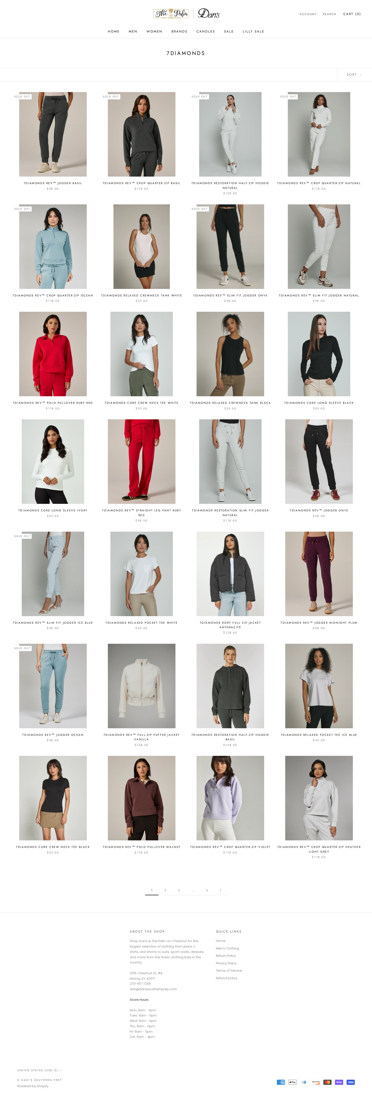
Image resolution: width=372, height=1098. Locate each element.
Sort (353, 74)
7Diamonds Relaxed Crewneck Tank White (141, 295)
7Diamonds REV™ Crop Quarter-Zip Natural (319, 183)
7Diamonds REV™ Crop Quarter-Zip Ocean (52, 295)
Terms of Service (229, 970)
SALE (229, 31)
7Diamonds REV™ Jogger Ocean (53, 735)
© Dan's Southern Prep (39, 1080)
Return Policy (226, 955)
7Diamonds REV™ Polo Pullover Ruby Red (53, 403)
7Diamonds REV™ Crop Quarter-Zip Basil (142, 183)
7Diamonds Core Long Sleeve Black (319, 403)
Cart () (352, 14)
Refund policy (226, 978)
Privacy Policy (226, 963)
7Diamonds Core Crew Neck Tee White (141, 403)
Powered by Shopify (32, 1086)
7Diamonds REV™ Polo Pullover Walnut (142, 847)
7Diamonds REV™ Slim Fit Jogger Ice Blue (53, 623)
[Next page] (220, 890)
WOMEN (155, 31)
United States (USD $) (37, 1070)
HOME (114, 31)
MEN (133, 31)
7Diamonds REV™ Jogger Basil (53, 183)
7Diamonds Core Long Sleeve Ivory (53, 510)
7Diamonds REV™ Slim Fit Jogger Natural (319, 295)
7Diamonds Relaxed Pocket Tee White (141, 623)
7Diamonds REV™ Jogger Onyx (319, 510)
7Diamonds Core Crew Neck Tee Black (53, 847)
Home (221, 940)
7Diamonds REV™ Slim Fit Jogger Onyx (230, 295)
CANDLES (206, 31)
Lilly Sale (253, 31)
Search (329, 14)
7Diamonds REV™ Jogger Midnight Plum (319, 623)
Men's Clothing (227, 948)
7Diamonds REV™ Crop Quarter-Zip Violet (230, 847)
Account (308, 14)
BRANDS (180, 31)
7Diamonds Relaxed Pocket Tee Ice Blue (319, 735)
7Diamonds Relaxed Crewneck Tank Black (230, 403)
